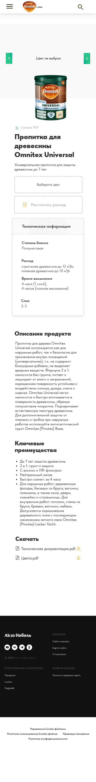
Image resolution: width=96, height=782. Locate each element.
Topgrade (9, 688)
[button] (48, 204)
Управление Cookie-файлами (48, 728)
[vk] (14, 647)
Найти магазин (60, 641)
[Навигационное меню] (9, 6)
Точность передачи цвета (66, 675)
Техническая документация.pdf (48, 548)
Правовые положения (76, 733)
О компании (59, 654)
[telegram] (22, 647)
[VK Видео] (7, 647)
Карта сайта (59, 647)
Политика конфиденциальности (48, 738)
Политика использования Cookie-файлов (32, 733)
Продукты (9, 675)
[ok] (29, 647)
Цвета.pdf (29, 558)
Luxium (8, 681)
